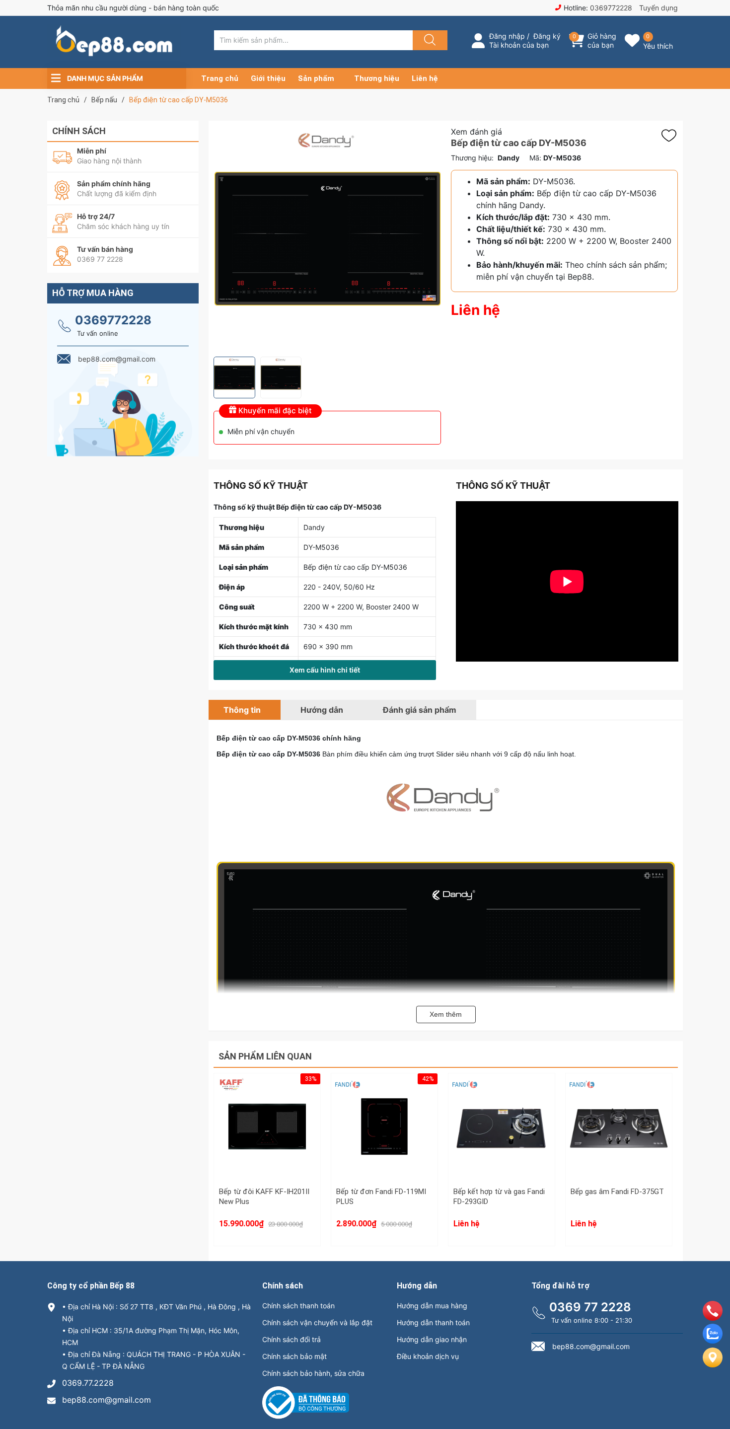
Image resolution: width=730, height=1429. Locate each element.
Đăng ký (547, 36)
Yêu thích (658, 46)
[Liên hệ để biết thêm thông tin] (501, 1132)
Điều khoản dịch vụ (428, 1356)
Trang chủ (219, 78)
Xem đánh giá (476, 132)
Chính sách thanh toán (298, 1305)
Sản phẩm (316, 78)
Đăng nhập (507, 36)
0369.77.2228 (88, 1383)
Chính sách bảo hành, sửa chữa (313, 1373)
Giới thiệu (268, 78)
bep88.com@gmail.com (106, 1400)
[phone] (713, 1318)
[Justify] (428, 40)
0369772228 (611, 7)
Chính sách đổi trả (291, 1339)
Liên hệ (425, 78)
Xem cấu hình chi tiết (325, 670)
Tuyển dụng (658, 7)
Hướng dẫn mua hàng (432, 1305)
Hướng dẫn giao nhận (432, 1339)
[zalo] (713, 1341)
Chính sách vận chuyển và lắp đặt (317, 1322)
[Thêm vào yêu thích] (671, 136)
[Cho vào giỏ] (267, 1099)
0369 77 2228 (590, 1307)
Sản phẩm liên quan (265, 1056)
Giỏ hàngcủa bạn (601, 40)
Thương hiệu (376, 78)
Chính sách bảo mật (294, 1356)
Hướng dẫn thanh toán (433, 1322)
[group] (327, 239)
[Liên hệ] (713, 1365)
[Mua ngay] (267, 1146)
